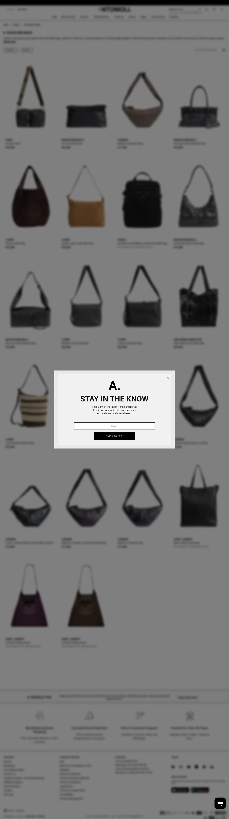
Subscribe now (114, 436)
